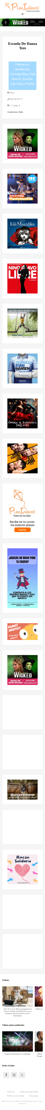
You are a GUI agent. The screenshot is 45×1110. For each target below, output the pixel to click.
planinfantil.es (22, 7)
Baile (21, 112)
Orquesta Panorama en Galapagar (17, 1054)
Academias (12, 112)
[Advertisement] (22, 712)
